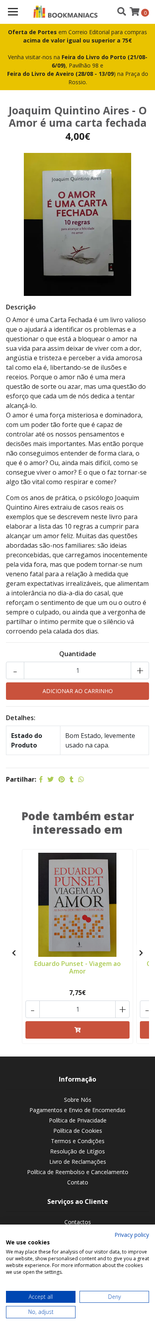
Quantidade (77, 653)
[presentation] (14, 953)
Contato (77, 1182)
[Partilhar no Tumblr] (72, 779)
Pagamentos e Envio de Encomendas (77, 1110)
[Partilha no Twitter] (50, 779)
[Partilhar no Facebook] (41, 779)
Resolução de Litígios (77, 1151)
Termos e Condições (78, 1141)
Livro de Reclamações (77, 1161)
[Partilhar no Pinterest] (61, 779)
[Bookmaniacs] (65, 11)
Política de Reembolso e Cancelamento (77, 1172)
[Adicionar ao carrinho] (77, 1030)
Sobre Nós (77, 1099)
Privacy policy (131, 1234)
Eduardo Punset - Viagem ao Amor (77, 967)
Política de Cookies (77, 1130)
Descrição (21, 307)
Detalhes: (20, 717)
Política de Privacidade (78, 1120)
